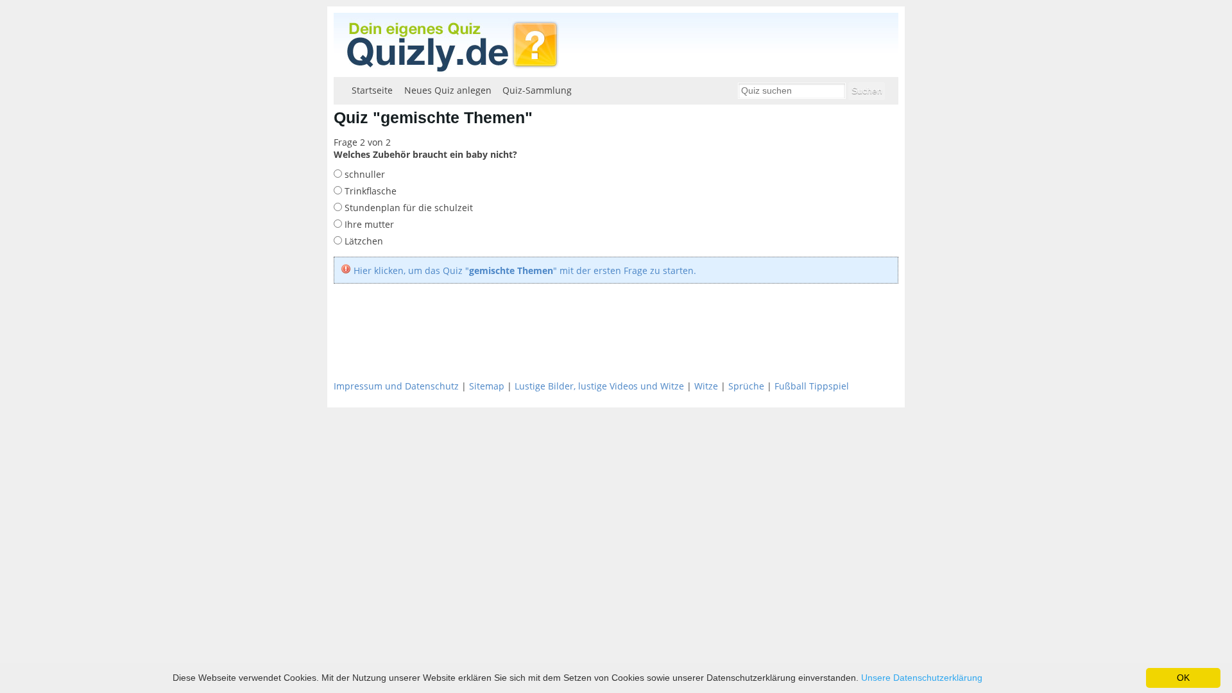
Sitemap (486, 386)
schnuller (363, 174)
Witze (706, 386)
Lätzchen (362, 241)
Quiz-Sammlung (537, 90)
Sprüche (746, 386)
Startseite (372, 90)
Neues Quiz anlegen (448, 90)
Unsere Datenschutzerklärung (921, 677)
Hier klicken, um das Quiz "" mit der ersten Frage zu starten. (525, 270)
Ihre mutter (368, 224)
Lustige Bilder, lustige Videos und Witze (599, 386)
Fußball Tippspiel (811, 386)
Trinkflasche (369, 191)
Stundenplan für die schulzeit (407, 207)
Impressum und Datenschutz (396, 386)
